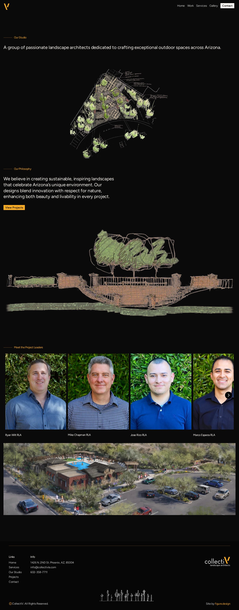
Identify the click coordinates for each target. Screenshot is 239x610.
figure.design (222, 603)
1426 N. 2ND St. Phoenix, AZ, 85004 (52, 562)
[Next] (228, 395)
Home (12, 562)
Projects (13, 577)
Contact (14, 581)
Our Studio (15, 572)
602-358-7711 (39, 572)
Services (14, 567)
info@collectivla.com (43, 567)
